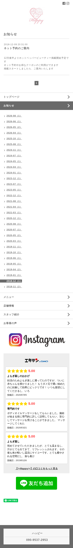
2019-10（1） (14, 252)
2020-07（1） (14, 229)
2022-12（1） (14, 195)
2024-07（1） (14, 155)
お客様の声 (10, 323)
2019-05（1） (14, 264)
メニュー (9, 297)
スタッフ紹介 (11, 314)
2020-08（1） (14, 224)
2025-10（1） (14, 138)
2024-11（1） (14, 150)
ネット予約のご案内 (16, 48)
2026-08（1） (14, 116)
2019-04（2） (14, 269)
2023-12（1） (14, 178)
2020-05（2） (14, 235)
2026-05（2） (14, 127)
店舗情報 (9, 305)
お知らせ (9, 105)
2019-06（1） (14, 258)
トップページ (11, 96)
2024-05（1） (14, 161)
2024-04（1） (14, 167)
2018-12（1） (14, 281)
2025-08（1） (14, 144)
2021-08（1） (14, 201)
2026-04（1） (14, 133)
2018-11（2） (14, 286)
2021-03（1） (14, 212)
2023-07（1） (14, 184)
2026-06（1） (14, 121)
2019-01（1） (14, 275)
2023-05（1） (14, 190)
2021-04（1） (14, 207)
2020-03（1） (14, 241)
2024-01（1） (14, 173)
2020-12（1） (14, 218)
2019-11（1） (14, 247)
